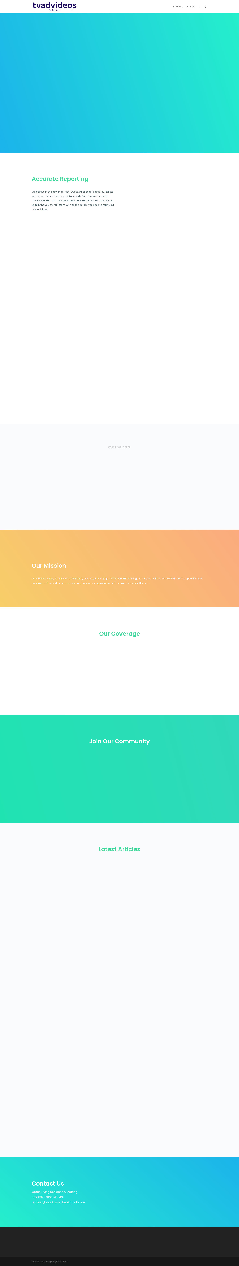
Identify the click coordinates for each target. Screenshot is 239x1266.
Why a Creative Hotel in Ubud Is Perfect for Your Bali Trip (76, 1019)
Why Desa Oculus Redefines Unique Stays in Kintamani (74, 929)
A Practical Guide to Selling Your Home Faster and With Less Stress (84, 1080)
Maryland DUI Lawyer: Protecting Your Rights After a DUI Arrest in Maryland (89, 959)
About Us (192, 6)
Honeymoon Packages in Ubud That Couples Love (71, 1110)
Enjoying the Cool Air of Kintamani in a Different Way (73, 899)
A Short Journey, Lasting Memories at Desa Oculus (72, 1050)
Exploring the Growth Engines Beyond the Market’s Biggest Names (83, 869)
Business (178, 6)
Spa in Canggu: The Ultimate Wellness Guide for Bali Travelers (80, 989)
